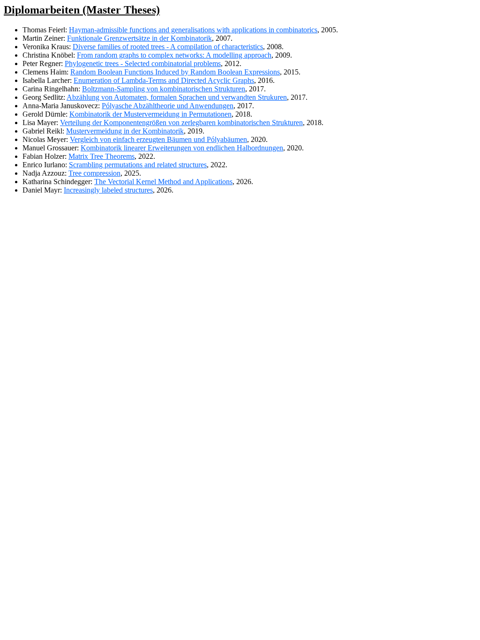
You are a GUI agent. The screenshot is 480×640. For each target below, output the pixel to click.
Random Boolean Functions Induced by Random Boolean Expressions (175, 72)
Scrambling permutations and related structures (138, 165)
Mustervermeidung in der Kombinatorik (125, 131)
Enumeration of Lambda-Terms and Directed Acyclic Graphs (164, 80)
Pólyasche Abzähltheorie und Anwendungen (167, 106)
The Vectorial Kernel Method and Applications (163, 182)
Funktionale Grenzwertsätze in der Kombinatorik (139, 38)
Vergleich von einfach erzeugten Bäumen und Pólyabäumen (158, 139)
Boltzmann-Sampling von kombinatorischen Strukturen (163, 89)
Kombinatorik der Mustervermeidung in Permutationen (150, 114)
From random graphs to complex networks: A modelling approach (174, 55)
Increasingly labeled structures (108, 190)
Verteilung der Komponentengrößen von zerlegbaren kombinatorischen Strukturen (181, 123)
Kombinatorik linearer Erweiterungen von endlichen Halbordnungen (182, 148)
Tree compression (94, 173)
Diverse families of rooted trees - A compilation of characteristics (168, 47)
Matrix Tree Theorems (101, 156)
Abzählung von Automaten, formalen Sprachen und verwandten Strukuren (177, 97)
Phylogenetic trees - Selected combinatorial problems (143, 63)
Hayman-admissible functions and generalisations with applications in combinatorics (193, 30)
